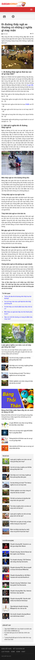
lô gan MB (30, 85)
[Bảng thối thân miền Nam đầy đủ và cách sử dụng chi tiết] (17, 398)
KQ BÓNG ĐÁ (13, 17)
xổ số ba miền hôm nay (24, 637)
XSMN (18, 651)
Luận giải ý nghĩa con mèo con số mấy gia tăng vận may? (16, 346)
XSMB (27, 104)
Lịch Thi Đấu (5, 651)
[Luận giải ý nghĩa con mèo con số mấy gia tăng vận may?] (17, 333)
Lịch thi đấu (4, 17)
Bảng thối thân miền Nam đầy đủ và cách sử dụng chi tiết (17, 411)
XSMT (23, 651)
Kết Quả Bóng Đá (18, 649)
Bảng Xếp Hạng (6, 649)
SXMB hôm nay (15, 629)
